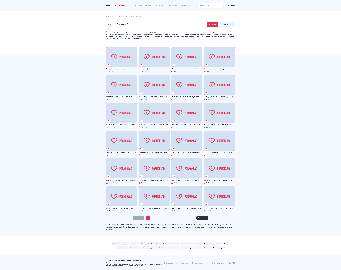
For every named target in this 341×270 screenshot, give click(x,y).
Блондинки (134, 244)
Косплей (198, 244)
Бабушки (125, 244)
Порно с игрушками (149, 248)
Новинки (159, 5)
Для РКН (232, 263)
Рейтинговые (171, 5)
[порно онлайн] (120, 5)
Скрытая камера (186, 248)
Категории (137, 5)
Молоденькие (209, 244)
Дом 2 (158, 244)
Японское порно (218, 248)
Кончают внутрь (187, 244)
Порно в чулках (122, 248)
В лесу (143, 244)
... (188, 218)
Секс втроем (173, 248)
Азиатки (116, 244)
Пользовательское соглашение (176, 263)
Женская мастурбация (171, 244)
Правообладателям (200, 263)
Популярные (185, 5)
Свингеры (162, 248)
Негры (219, 244)
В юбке (150, 244)
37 (192, 218)
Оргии (226, 244)
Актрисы (148, 5)
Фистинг (207, 248)
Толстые (198, 248)
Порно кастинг (135, 248)
